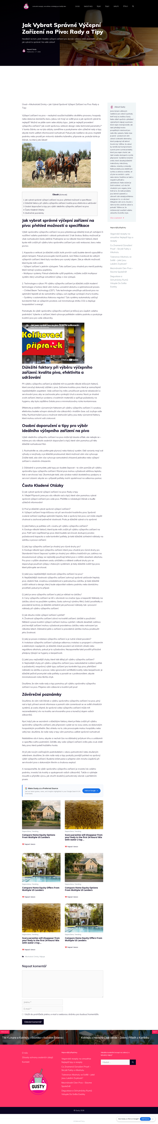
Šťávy (125, 6)
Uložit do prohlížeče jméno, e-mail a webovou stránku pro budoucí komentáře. (62, 1014)
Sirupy (116, 6)
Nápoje (42, 956)
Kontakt (25, 1062)
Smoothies (88, 6)
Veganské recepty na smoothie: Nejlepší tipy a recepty (121, 237)
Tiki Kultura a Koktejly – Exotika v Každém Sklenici (32, 1037)
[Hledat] (133, 1062)
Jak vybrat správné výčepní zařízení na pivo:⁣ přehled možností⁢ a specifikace (57, 200)
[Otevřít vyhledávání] (133, 6)
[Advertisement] (79, 82)
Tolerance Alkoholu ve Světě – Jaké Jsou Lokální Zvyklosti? (120, 260)
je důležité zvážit (81, 283)
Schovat (63, 195)
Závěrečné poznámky (33, 213)
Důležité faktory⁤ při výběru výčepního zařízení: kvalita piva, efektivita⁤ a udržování (59, 203)
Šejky (99, 6)
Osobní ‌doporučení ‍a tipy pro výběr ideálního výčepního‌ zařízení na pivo (56, 206)
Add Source (145, 1119)
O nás (25, 1053)
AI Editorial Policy (79, 1121)
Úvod (77, 6)
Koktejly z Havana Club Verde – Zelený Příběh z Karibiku (115, 1037)
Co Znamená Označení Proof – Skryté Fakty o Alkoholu (121, 249)
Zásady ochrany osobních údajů (37, 1057)
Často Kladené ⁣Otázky (33, 210)
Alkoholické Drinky (38, 104)
